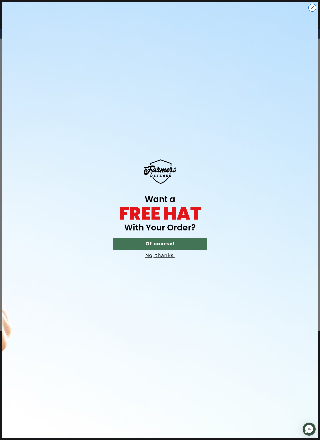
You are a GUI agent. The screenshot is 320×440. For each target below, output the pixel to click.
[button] (309, 429)
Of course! (160, 244)
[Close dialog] (312, 8)
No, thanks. (160, 255)
